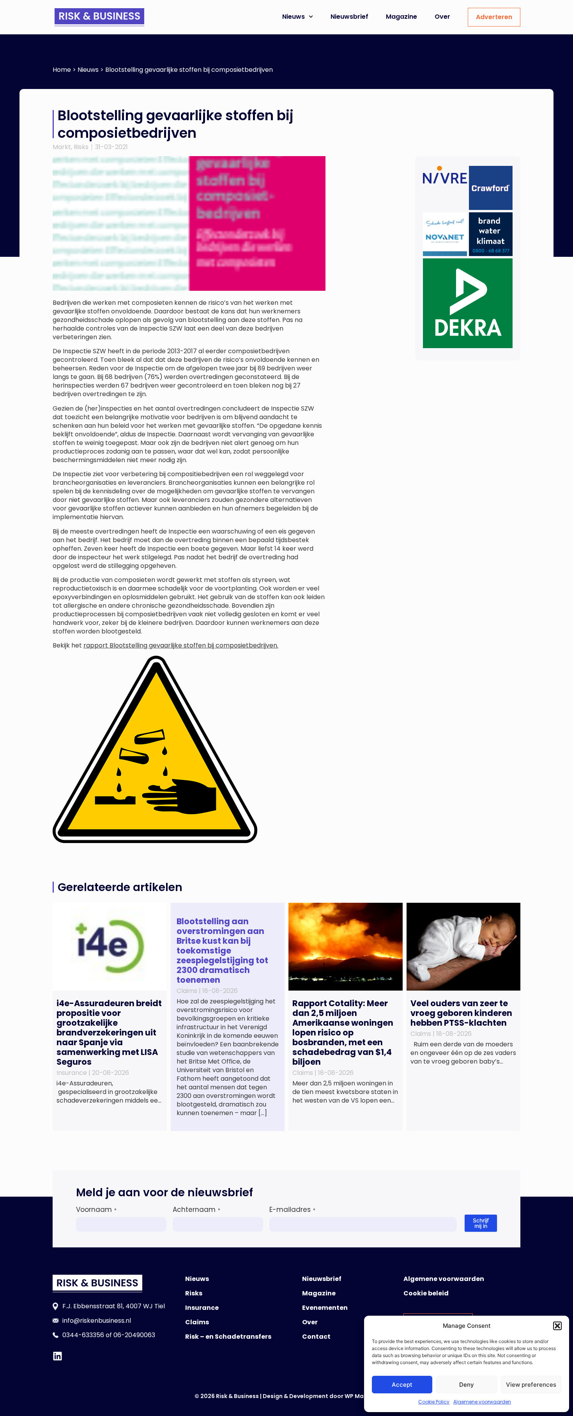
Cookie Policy (433, 1401)
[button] (557, 1326)
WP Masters (361, 1396)
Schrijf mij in (481, 1223)
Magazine (401, 16)
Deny (466, 1384)
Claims (197, 1322)
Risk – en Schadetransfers (228, 1336)
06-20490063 (134, 1335)
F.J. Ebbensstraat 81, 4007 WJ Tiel (113, 1306)
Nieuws (293, 16)
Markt (62, 146)
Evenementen (325, 1307)
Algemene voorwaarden (482, 1401)
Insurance (202, 1307)
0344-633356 (83, 1335)
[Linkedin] (57, 1356)
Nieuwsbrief (349, 16)
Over (442, 16)
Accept (402, 1384)
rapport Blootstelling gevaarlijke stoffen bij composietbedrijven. (180, 645)
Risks (81, 146)
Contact (316, 1336)
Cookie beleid (426, 1293)
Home (62, 69)
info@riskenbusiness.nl (96, 1320)
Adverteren (494, 16)
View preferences (531, 1384)
